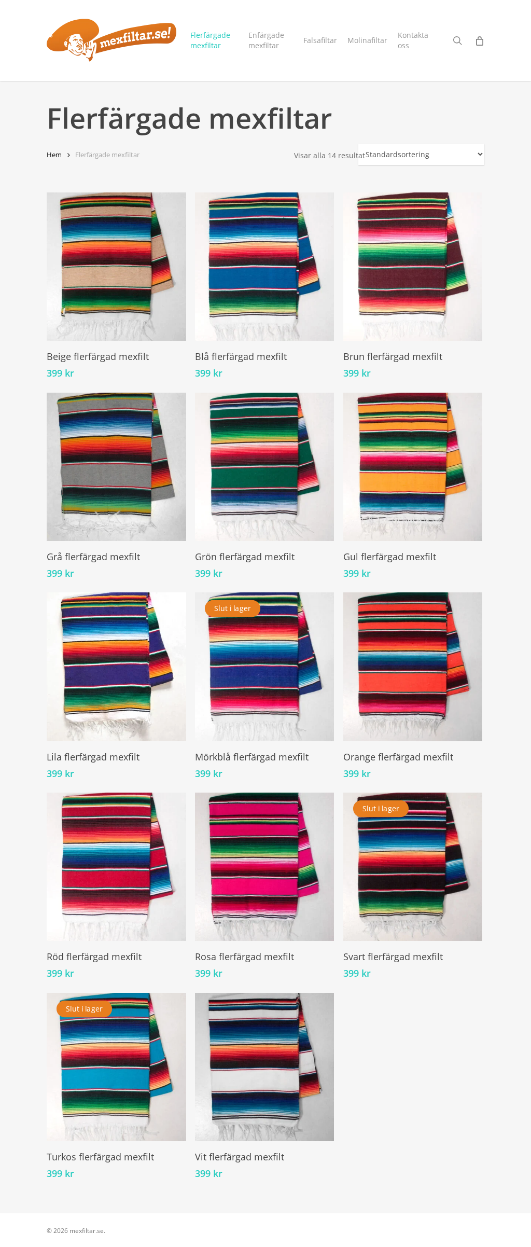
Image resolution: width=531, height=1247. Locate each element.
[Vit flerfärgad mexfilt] (264, 1067)
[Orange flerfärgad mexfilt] (413, 666)
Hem (54, 154)
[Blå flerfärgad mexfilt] (264, 266)
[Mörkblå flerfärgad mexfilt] (264, 666)
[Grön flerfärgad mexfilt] (264, 467)
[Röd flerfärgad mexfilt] (116, 867)
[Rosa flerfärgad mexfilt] (264, 867)
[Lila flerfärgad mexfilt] (116, 666)
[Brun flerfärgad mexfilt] (413, 266)
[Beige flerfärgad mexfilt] (116, 266)
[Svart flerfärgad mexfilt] (413, 867)
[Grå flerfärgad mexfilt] (116, 467)
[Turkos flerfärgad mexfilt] (116, 1067)
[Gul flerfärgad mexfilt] (413, 467)
